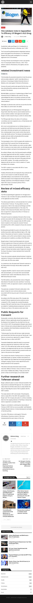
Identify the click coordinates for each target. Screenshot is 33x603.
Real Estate (4, 589)
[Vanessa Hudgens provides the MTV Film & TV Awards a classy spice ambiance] (4, 556)
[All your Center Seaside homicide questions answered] (4, 550)
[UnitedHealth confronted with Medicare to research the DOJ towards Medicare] (9, 504)
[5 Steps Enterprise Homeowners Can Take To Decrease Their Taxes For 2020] (4, 543)
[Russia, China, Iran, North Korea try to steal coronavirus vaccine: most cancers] (4, 563)
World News (4, 586)
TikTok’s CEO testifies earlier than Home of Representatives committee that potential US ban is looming (9, 466)
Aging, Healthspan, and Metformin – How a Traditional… (19, 536)
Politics (3, 583)
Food (2, 592)
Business (3, 574)
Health (3, 27)
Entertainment (4, 577)
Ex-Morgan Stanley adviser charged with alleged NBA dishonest (24, 463)
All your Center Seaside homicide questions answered (18, 549)
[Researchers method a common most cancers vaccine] (23, 504)
